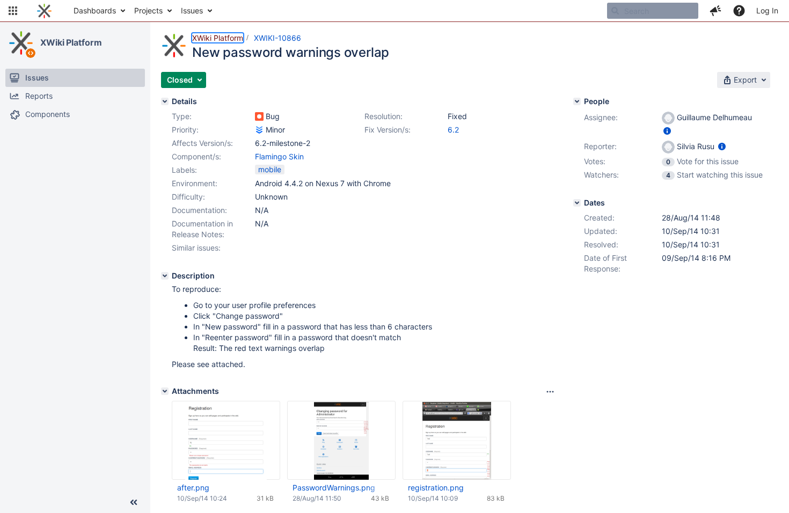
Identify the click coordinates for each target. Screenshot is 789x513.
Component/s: (196, 156)
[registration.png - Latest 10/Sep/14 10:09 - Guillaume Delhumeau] (456, 440)
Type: (182, 116)
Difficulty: (188, 196)
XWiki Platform (71, 42)
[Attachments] (165, 391)
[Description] (165, 276)
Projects (148, 10)
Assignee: (601, 117)
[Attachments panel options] (550, 391)
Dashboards (95, 10)
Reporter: (600, 146)
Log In (767, 10)
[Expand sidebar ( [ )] (133, 502)
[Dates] (577, 203)
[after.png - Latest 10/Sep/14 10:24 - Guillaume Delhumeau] (225, 440)
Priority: (185, 129)
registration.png (436, 487)
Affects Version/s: (202, 143)
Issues (192, 10)
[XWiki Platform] (21, 43)
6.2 (453, 129)
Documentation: (199, 210)
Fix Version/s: (387, 129)
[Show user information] (667, 130)
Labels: (184, 169)
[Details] (165, 101)
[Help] (739, 10)
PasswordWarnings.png (334, 487)
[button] (12, 10)
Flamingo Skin (279, 156)
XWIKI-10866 (277, 37)
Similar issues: (196, 247)
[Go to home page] (44, 10)
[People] (577, 101)
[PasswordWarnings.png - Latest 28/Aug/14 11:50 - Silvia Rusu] (341, 440)
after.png (193, 487)
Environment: (194, 183)
